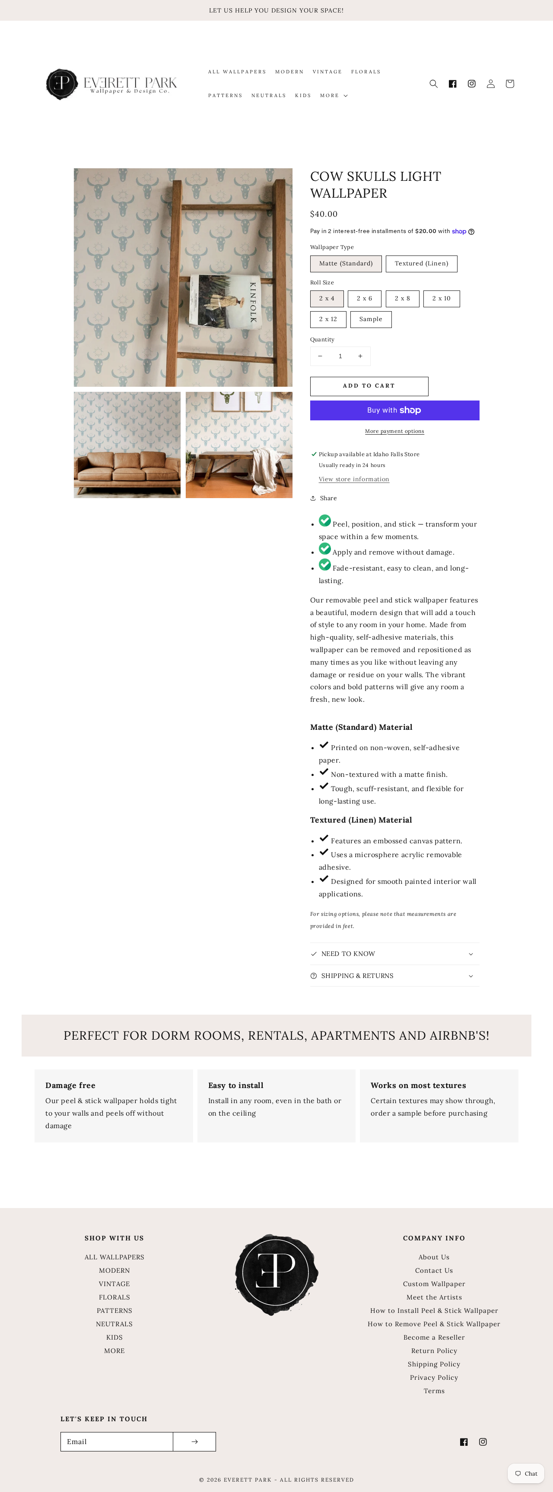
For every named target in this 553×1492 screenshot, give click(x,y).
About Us (434, 1257)
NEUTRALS (114, 1324)
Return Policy (434, 1351)
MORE (114, 1351)
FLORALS (114, 1297)
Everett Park (248, 1479)
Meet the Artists (434, 1297)
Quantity (322, 339)
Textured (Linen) (421, 263)
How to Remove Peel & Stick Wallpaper (434, 1324)
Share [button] (328, 498)
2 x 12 (328, 319)
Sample (371, 319)
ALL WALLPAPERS (115, 1257)
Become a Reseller (434, 1337)
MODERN (114, 1270)
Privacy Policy (434, 1377)
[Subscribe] (194, 1441)
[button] (433, 83)
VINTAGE (114, 1284)
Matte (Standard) (346, 263)
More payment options (394, 431)
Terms (434, 1391)
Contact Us (434, 1270)
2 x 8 (402, 298)
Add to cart (369, 385)
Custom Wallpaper (434, 1284)
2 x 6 (364, 298)
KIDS (114, 1337)
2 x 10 (441, 298)
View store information (354, 479)
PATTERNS (115, 1310)
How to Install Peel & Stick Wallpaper (434, 1310)
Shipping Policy (434, 1364)
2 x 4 (327, 298)
